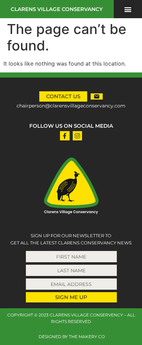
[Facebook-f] (64, 135)
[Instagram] (77, 135)
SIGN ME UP (71, 297)
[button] (127, 9)
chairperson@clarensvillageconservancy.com (71, 106)
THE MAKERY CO (87, 336)
